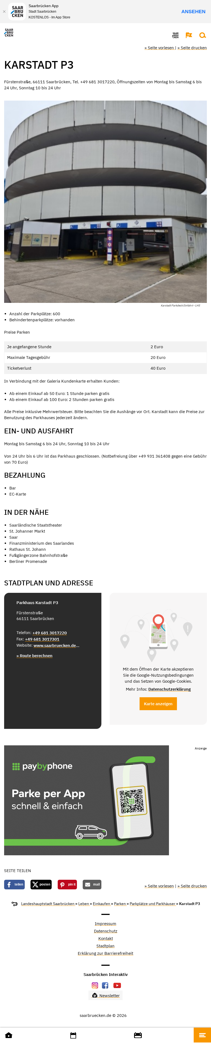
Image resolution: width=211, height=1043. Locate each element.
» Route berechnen (34, 655)
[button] (186, 35)
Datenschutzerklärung (169, 689)
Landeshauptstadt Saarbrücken (48, 903)
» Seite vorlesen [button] (160, 47)
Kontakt (105, 938)
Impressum (105, 924)
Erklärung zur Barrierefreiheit (105, 953)
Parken (120, 903)
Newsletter (109, 995)
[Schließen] (4, 11)
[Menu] (202, 1035)
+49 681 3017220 (49, 632)
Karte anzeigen (158, 703)
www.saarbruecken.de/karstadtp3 (57, 645)
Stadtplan (105, 946)
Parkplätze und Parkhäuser (153, 903)
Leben (84, 903)
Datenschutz (105, 931)
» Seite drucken (192, 47)
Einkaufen (102, 903)
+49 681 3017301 (42, 639)
